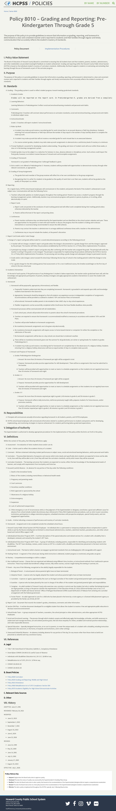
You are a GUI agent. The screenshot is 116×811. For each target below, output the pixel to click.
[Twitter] (67, 803)
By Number (103, 3)
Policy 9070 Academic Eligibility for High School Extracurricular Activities (32, 688)
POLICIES (42, 3)
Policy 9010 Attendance (15, 683)
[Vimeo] (88, 803)
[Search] (113, 3)
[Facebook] (74, 803)
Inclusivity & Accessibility (23, 809)
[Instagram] (81, 803)
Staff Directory (10, 809)
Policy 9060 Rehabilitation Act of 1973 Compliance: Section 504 (29, 686)
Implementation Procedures (57, 48)
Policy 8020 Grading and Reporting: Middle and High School (28, 680)
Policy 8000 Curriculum (15, 677)
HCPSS (19, 3)
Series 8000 (13, 11)
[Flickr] (96, 803)
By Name (89, 3)
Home (6, 11)
